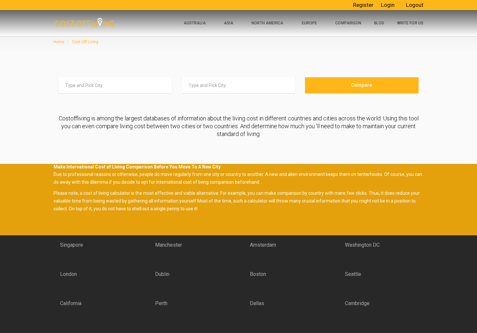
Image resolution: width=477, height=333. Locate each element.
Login (388, 5)
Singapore (71, 245)
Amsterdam (263, 245)
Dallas (257, 303)
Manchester (168, 245)
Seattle (353, 274)
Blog (379, 23)
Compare (361, 85)
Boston (258, 274)
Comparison (348, 23)
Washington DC (362, 245)
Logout (414, 5)
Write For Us (410, 23)
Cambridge (357, 303)
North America (267, 23)
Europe (309, 23)
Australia (195, 23)
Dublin (162, 274)
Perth (161, 303)
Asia (228, 23)
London (68, 274)
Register (363, 5)
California (70, 303)
